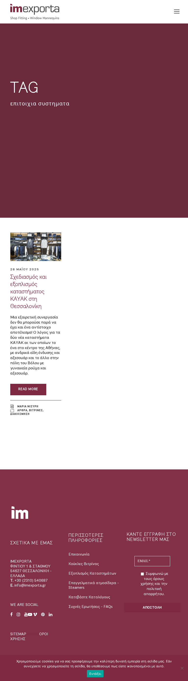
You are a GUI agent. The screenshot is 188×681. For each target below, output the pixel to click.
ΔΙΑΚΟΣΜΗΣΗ (20, 414)
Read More (28, 389)
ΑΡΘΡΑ (22, 410)
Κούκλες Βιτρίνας (84, 564)
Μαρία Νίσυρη (27, 406)
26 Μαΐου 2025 (24, 269)
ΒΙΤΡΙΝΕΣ (36, 410)
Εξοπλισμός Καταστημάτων (92, 573)
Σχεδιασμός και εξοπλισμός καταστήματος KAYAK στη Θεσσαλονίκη (28, 291)
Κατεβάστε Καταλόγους (89, 597)
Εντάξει (95, 674)
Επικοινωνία (79, 554)
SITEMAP (18, 634)
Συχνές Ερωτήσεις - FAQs (91, 607)
